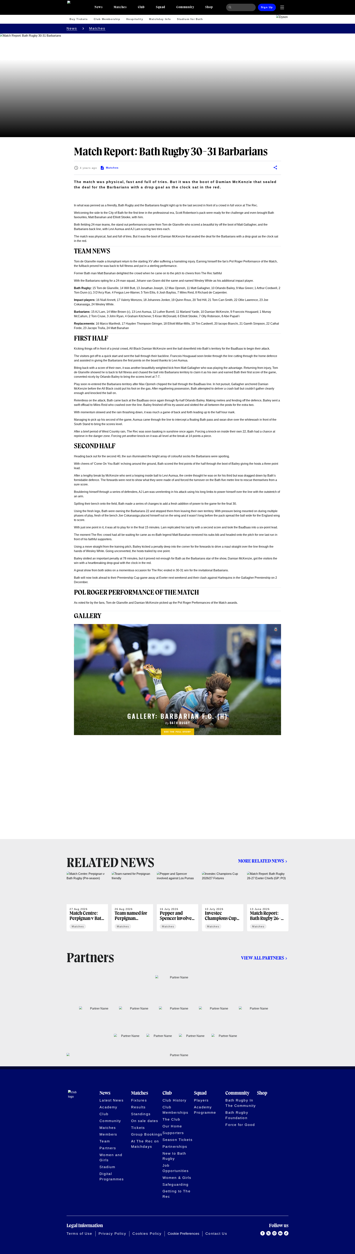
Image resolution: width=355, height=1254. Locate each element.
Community (110, 1121)
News (72, 28)
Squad (200, 1093)
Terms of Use (79, 1233)
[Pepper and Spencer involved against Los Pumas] (177, 901)
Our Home (172, 1126)
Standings (141, 1114)
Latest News (111, 1100)
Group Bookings (147, 1134)
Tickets (138, 1128)
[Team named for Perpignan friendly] (132, 901)
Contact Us (216, 1233)
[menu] (282, 7)
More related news (261, 861)
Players (201, 1100)
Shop (262, 1093)
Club (104, 1114)
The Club (171, 1119)
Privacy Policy (112, 1233)
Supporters (173, 1133)
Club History (175, 1100)
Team (104, 1141)
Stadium (107, 1167)
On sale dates (144, 1121)
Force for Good (240, 1125)
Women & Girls (177, 1178)
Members (108, 1134)
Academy (108, 1107)
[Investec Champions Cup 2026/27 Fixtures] (222, 901)
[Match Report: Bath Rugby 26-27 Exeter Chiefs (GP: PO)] (267, 901)
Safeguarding (176, 1184)
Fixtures (139, 1100)
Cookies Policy (147, 1233)
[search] (231, 7)
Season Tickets (178, 1140)
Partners (107, 1148)
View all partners (262, 958)
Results (138, 1107)
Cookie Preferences (183, 1233)
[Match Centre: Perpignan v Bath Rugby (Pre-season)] (87, 901)
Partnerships (175, 1147)
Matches (97, 28)
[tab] (99, 7)
